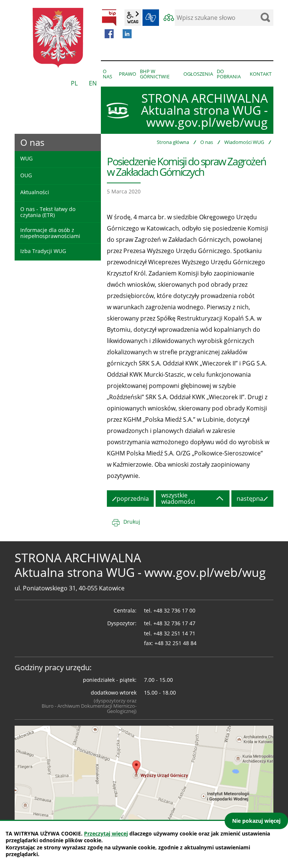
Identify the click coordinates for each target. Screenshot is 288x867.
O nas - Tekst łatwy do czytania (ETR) (47, 211)
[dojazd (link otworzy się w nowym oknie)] (144, 774)
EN (93, 83)
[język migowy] (150, 17)
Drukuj (131, 521)
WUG (26, 158)
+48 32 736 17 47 (174, 623)
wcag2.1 (132, 17)
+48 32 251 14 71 (174, 633)
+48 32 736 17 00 (174, 610)
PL (74, 83)
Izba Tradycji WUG (43, 251)
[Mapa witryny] (168, 17)
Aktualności (34, 192)
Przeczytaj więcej (106, 833)
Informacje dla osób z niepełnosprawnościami (50, 232)
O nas (206, 142)
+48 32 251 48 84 (175, 643)
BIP (109, 17)
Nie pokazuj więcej (256, 820)
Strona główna (173, 142)
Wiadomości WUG (244, 142)
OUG (26, 175)
